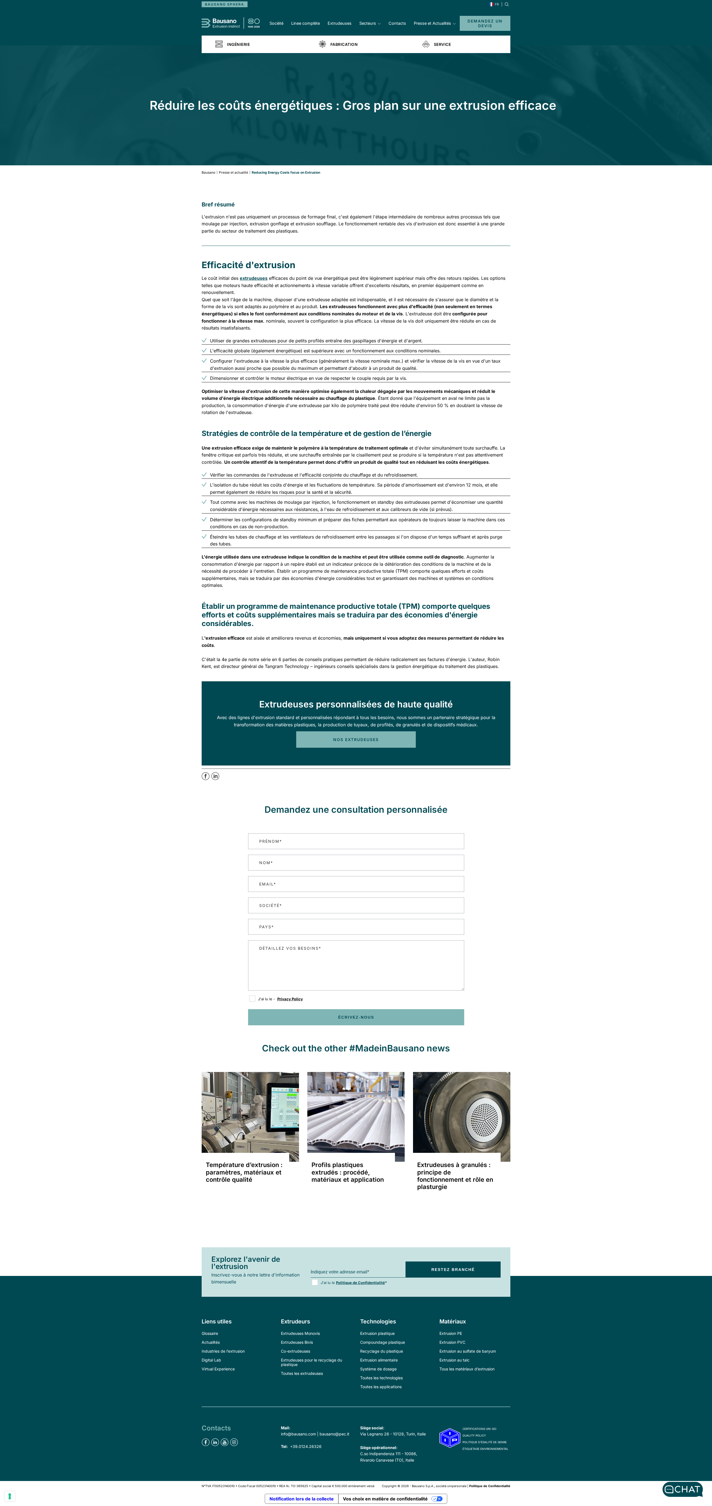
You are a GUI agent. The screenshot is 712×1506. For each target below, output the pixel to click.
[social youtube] (225, 1442)
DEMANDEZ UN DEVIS (485, 23)
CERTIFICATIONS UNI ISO (479, 1428)
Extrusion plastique (377, 1333)
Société (276, 23)
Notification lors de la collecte (302, 1499)
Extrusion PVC (452, 1342)
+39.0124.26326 (306, 1446)
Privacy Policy (290, 999)
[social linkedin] (215, 1442)
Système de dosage (378, 1369)
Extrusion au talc (454, 1360)
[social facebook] (206, 1442)
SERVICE (442, 44)
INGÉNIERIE (238, 44)
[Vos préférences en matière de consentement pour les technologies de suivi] (9, 1496)
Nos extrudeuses (356, 739)
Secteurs (367, 23)
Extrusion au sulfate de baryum (467, 1351)
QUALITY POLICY (474, 1435)
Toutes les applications (381, 1386)
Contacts (397, 23)
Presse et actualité (233, 172)
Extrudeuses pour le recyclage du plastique (311, 1362)
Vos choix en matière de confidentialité (385, 1499)
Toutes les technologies (381, 1377)
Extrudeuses (340, 23)
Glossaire (210, 1333)
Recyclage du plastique (381, 1351)
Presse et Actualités (432, 23)
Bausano (208, 172)
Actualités (211, 1342)
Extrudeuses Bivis (297, 1342)
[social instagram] (234, 1442)
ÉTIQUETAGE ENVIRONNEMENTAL (485, 1448)
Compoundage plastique (382, 1342)
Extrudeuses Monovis (300, 1333)
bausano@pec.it (334, 1434)
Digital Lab (211, 1360)
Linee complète (305, 23)
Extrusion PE (450, 1333)
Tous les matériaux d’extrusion (467, 1369)
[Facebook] (206, 779)
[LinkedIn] (215, 779)
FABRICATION (344, 44)
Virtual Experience (218, 1369)
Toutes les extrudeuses (302, 1373)
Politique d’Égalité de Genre (485, 1442)
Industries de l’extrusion (223, 1351)
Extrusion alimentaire (379, 1360)
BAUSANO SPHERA (224, 4)
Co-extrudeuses (295, 1351)
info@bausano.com (298, 1434)
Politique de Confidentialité (360, 1282)
